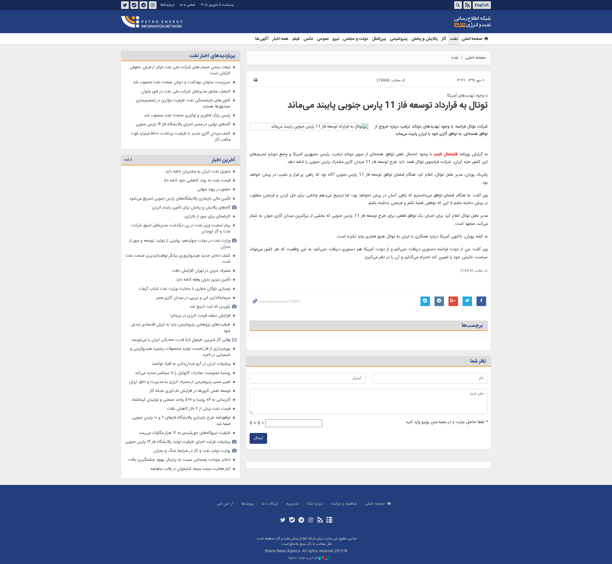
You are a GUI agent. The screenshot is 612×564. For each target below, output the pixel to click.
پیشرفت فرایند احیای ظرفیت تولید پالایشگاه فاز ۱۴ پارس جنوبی (177, 442)
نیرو (335, 38)
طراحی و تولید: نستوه (303, 558)
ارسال (258, 438)
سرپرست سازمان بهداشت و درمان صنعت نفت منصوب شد (181, 82)
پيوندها (247, 504)
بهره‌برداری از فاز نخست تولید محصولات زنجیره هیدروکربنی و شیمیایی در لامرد (180, 352)
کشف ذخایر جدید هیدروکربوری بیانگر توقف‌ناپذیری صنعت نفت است (177, 259)
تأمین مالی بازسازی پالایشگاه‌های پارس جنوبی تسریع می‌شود (179, 199)
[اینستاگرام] (311, 520)
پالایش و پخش (424, 38)
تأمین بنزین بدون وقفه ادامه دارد (203, 280)
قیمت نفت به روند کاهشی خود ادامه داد (197, 181)
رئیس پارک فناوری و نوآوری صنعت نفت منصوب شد (187, 116)
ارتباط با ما (270, 504)
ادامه (128, 160)
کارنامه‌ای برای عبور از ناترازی (207, 217)
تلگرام (143, 5)
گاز (443, 38)
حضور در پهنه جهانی (213, 190)
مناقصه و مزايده (344, 504)
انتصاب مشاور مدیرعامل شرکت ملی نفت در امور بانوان (185, 92)
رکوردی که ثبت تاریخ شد (210, 307)
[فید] (320, 520)
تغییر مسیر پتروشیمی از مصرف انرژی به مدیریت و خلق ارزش (179, 382)
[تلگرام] (301, 520)
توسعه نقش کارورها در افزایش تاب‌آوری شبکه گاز (190, 391)
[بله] (292, 520)
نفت (454, 38)
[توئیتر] (283, 520)
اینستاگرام (153, 5)
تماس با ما (187, 5)
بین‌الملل (379, 38)
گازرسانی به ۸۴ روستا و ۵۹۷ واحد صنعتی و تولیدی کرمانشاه (181, 400)
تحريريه (292, 504)
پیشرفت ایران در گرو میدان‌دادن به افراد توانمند (191, 364)
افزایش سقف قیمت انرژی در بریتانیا (200, 316)
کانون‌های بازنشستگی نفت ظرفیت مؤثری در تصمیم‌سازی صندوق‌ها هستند (183, 104)
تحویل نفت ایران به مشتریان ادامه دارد (198, 172)
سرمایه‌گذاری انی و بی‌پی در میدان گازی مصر (193, 298)
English (482, 5)
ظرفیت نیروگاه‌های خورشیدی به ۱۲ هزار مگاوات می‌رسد (184, 433)
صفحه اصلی (472, 38)
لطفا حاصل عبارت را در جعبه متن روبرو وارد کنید (447, 422)
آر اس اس (225, 504)
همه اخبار (280, 38)
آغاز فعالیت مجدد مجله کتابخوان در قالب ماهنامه (190, 469)
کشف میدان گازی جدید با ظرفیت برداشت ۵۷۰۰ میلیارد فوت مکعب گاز (180, 137)
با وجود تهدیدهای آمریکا (467, 95)
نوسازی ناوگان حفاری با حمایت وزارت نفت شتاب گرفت (184, 289)
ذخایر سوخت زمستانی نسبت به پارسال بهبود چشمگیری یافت (179, 460)
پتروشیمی (398, 38)
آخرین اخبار (223, 160)
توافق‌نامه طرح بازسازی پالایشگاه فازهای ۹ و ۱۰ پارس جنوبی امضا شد (181, 421)
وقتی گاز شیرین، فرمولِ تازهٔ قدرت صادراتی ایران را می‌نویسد (180, 340)
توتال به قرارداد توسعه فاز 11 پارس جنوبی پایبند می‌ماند (388, 105)
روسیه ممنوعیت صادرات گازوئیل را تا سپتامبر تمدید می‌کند (182, 373)
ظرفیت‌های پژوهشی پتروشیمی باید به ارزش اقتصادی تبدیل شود (180, 328)
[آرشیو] (329, 520)
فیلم (296, 38)
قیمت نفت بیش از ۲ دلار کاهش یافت (198, 409)
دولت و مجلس (355, 38)
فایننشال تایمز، (445, 154)
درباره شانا (167, 5)
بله (134, 5)
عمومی (323, 38)
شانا (451, 22)
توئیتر (125, 5)
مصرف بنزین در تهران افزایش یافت (201, 271)
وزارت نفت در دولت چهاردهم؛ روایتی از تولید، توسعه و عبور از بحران (179, 244)
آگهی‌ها (262, 38)
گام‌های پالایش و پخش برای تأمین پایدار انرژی (191, 208)
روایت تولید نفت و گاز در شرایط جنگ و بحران (192, 451)
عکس (308, 38)
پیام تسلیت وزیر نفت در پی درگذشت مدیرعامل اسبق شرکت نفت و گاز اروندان (180, 229)
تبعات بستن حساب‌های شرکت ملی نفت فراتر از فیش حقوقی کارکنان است (180, 70)
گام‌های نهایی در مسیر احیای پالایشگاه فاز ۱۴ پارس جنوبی (183, 124)
